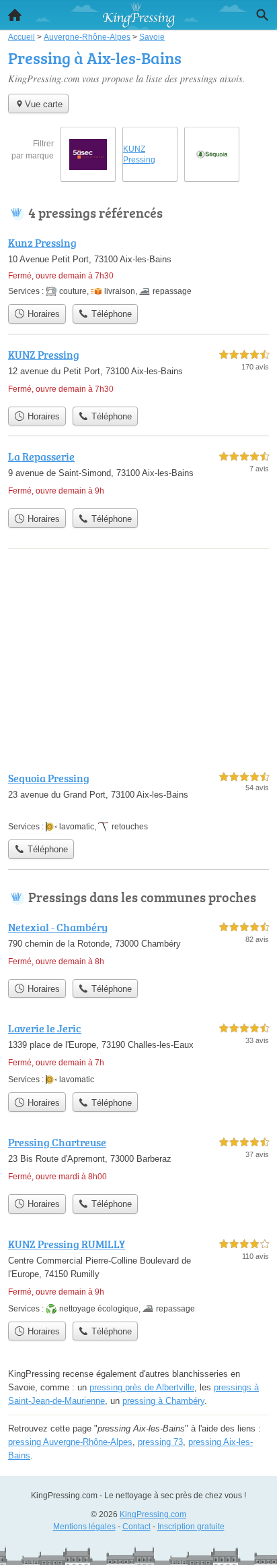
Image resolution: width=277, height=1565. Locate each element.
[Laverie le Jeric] (138, 1053)
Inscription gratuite (191, 1526)
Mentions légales (84, 1526)
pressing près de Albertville (141, 1387)
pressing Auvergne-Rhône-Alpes (70, 1442)
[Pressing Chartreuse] (138, 1160)
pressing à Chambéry (163, 1401)
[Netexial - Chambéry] (138, 945)
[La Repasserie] (138, 475)
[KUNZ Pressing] (138, 373)
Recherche (262, 15)
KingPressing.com (153, 1514)
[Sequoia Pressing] (138, 801)
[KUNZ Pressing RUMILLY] (138, 1275)
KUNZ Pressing (139, 154)
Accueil (15, 15)
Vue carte (44, 104)
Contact (136, 1526)
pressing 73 (160, 1442)
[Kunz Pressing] (138, 266)
